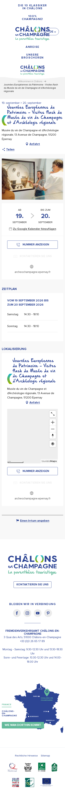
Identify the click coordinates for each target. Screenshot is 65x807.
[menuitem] (32, 7)
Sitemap (45, 755)
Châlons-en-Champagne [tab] (9, 713)
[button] (52, 31)
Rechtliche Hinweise (26, 755)
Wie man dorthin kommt (23, 725)
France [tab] (6, 704)
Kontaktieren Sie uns (32, 584)
